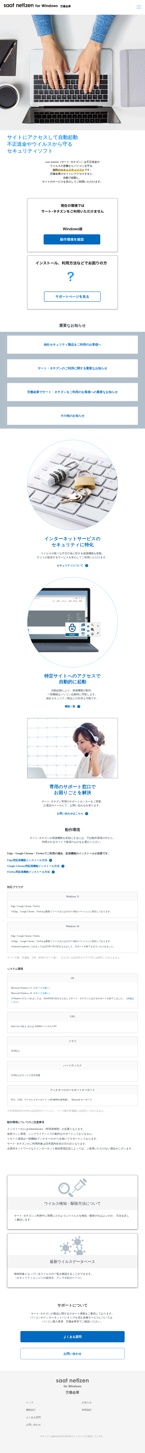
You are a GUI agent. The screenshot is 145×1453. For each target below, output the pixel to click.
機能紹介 (31, 1409)
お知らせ (87, 1402)
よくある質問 (72, 1336)
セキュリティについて (70, 565)
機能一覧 (70, 706)
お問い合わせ (72, 1353)
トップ (29, 1402)
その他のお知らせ (72, 415)
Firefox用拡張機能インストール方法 (28, 871)
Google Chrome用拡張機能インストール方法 (33, 866)
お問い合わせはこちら (70, 813)
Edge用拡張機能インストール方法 (27, 860)
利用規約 (87, 1409)
